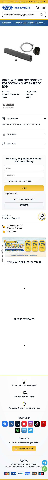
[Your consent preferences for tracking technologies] (2, 253)
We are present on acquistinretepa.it (24, 464)
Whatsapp (35, 2)
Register (24, 205)
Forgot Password (11, 193)
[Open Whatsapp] (44, 469)
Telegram (44, 2)
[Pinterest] (43, 424)
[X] (17, 424)
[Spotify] (17, 430)
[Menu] (44, 7)
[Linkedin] (11, 424)
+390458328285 (15, 225)
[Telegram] (30, 430)
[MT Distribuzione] (16, 7)
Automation (7, 23)
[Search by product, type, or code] (43, 14)
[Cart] (37, 7)
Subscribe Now (26, 448)
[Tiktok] (37, 424)
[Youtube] (24, 424)
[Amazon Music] (24, 430)
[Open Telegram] (44, 463)
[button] (24, 118)
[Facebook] (5, 424)
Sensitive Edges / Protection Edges (29, 23)
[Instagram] (30, 424)
